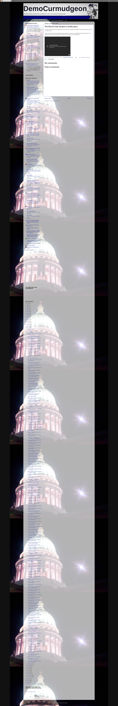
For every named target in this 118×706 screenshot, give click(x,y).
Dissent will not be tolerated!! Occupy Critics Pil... (33, 611)
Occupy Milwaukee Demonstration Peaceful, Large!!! (34, 572)
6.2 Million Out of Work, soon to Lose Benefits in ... (34, 553)
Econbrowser (29, 215)
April (29, 672)
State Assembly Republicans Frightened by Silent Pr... (33, 454)
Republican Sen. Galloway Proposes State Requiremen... (35, 509)
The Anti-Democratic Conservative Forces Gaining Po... (34, 519)
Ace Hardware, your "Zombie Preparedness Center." (33, 659)
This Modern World (31, 245)
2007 (28, 683)
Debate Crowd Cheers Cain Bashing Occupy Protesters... (35, 527)
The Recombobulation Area (32, 63)
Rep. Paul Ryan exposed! (32, 358)
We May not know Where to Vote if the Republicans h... (34, 566)
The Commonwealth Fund (32, 193)
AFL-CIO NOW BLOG (31, 211)
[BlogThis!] (49, 59)
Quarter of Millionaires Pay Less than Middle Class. (34, 620)
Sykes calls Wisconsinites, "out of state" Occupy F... (34, 598)
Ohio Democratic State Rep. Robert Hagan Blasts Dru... (34, 522)
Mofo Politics (29, 175)
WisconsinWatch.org (31, 35)
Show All (40, 72)
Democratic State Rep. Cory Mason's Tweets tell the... (33, 384)
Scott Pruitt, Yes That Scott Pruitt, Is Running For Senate (33, 166)
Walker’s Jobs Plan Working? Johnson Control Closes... (33, 530)
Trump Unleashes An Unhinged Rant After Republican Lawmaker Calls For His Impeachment (33, 189)
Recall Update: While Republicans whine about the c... (34, 606)
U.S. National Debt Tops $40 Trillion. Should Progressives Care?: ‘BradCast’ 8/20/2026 (33, 123)
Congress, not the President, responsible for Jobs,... (33, 647)
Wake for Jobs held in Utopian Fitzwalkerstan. (33, 618)
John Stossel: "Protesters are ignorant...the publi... (33, 551)
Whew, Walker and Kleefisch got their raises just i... (34, 349)
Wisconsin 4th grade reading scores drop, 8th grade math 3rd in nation (33, 156)
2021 (28, 311)
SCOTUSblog (29, 110)
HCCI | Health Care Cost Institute (33, 243)
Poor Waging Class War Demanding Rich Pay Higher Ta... (34, 641)
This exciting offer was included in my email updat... (34, 344)
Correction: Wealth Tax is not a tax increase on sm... (34, 409)
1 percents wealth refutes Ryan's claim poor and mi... (34, 373)
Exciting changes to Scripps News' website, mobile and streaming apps (33, 161)
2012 (28, 326)
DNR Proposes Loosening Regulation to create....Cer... (33, 379)
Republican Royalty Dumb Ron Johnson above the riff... (34, 628)
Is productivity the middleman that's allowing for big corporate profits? (33, 27)
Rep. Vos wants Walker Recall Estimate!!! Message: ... (33, 631)
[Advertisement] (29, 260)
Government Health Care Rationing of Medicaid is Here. (34, 440)
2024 (28, 306)
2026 (28, 303)
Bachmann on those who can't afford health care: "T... (33, 404)
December (30, 329)
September (30, 663)
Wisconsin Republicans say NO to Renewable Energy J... (34, 535)
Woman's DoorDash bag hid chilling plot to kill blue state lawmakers (33, 129)
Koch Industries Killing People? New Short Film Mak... (35, 615)
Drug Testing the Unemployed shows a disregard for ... (33, 376)
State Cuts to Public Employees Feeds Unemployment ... (34, 363)
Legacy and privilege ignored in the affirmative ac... (34, 406)
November (30, 330)
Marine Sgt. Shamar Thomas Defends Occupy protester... (33, 482)
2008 (28, 682)
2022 (28, 309)
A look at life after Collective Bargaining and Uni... (33, 412)
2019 (28, 314)
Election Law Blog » (31, 87)
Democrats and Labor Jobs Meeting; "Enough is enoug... (35, 427)
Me (66, 20)
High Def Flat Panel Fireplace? (34, 613)
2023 (28, 308)
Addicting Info (30, 187)
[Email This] (48, 59)
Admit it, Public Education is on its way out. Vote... (34, 433)
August (29, 665)
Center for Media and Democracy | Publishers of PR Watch (34, 241)
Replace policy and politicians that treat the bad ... (34, 579)
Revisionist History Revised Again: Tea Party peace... (34, 593)
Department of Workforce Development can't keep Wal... (34, 438)
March (29, 673)
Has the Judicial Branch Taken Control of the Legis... (33, 636)
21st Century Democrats (32, 143)
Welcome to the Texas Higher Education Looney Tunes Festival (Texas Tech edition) (33, 55)
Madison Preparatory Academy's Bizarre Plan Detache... (34, 587)
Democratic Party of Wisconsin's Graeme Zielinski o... (34, 545)
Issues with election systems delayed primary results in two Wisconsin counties (33, 37)
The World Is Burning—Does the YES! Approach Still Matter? (33, 151)
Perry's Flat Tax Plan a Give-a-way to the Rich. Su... (34, 414)
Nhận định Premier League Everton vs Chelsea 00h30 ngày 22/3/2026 (33, 145)
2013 (28, 324)
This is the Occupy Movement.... (34, 351)
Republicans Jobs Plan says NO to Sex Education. (34, 538)
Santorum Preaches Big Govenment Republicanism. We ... (35, 488)
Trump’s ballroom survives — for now (33, 107)
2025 (28, 305)
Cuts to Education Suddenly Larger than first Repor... (34, 532)
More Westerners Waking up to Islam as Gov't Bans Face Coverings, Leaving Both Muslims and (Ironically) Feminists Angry (33, 102)
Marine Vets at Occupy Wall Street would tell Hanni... (34, 644)
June (29, 668)
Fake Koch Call (46, 20)
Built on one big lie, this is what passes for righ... (34, 381)
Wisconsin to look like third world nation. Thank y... (34, 371)
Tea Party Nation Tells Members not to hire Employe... (35, 477)
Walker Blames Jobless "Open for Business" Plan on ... (34, 540)
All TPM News (30, 164)
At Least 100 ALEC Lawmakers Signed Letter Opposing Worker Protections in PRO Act (34, 171)
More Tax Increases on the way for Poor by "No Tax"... (34, 334)
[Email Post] (76, 57)
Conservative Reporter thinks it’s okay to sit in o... (34, 501)
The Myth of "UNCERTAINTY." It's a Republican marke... (34, 422)
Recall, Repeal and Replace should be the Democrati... (34, 443)
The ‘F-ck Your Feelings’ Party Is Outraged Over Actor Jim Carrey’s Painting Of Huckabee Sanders (33, 202)
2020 (28, 313)
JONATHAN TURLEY (31, 132)
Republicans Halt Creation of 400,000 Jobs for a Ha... (33, 485)
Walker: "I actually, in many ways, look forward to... (34, 582)
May (29, 670)
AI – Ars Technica (30, 45)
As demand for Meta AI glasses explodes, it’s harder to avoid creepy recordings (33, 47)
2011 (28, 327)
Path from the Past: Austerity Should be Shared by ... (35, 600)
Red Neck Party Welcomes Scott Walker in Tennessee (34, 456)
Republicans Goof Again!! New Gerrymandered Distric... (33, 394)
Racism (88, 57)
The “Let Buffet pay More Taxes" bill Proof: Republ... (35, 574)
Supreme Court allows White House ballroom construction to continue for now (33, 112)
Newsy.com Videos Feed (32, 159)
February (30, 675)
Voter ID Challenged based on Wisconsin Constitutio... (33, 496)
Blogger (65, 702)
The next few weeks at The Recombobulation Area (31, 65)
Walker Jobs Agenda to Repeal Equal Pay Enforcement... (34, 511)
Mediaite (28, 80)
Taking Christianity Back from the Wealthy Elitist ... (34, 448)
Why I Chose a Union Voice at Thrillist (33, 212)
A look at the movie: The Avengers (34, 656)
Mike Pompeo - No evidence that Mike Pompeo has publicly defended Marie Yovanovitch (33, 183)
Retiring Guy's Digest (31, 53)
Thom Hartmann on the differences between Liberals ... (34, 634)
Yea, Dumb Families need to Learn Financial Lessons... (34, 569)
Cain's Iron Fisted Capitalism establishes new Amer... (33, 639)
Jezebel (28, 206)
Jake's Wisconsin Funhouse (33, 25)
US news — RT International (33, 238)
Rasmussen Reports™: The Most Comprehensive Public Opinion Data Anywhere (34, 231)
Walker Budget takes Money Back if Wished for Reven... (34, 472)
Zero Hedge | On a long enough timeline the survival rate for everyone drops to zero (33, 235)
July (29, 667)
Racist (46, 59)
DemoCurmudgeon (55, 8)
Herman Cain (83, 57)
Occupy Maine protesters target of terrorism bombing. (34, 419)
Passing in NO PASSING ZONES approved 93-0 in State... (34, 401)
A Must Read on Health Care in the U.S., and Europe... (34, 339)
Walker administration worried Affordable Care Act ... (33, 389)
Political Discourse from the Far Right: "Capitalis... (34, 626)
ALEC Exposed (30, 169)
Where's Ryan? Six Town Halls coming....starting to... (33, 503)
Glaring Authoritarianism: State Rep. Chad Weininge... (35, 556)
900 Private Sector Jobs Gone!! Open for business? (34, 498)
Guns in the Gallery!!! (32, 396)
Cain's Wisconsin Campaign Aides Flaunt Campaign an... (34, 341)
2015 (28, 321)
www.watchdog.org (31, 154)
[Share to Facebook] (52, 59)
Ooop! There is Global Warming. (34, 336)
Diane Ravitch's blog (31, 116)
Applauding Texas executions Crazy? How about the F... (33, 603)
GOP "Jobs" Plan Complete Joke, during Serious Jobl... (34, 590)
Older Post (89, 98)
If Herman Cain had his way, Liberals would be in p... (33, 548)
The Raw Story (30, 127)
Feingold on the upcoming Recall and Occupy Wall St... (34, 490)
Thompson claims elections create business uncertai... (34, 435)
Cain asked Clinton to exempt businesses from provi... (33, 559)
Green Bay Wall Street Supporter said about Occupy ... (34, 577)
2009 (28, 680)
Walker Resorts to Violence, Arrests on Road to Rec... (34, 398)
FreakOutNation (30, 200)
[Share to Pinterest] (53, 59)
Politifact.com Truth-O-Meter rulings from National (33, 181)
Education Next (30, 138)
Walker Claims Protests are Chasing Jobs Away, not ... (35, 595)
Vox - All (28, 106)
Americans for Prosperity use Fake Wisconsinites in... (34, 392)
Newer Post (48, 98)
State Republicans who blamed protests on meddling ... (34, 517)
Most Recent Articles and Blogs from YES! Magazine (33, 149)
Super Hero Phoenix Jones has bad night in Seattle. (34, 652)
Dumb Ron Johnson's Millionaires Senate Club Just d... (34, 346)
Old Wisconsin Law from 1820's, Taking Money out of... (34, 464)
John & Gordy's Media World (57, 20)
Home (27, 20)
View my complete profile (30, 691)
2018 (28, 316)
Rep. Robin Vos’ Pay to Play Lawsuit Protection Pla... (35, 430)
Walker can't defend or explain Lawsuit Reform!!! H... (33, 480)
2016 (28, 319)
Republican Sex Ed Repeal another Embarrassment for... (34, 506)
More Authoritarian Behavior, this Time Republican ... (34, 649)
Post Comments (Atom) (54, 100)
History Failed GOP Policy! (35, 20)
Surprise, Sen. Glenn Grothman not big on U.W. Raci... (34, 459)
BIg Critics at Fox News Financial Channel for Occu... (34, 661)
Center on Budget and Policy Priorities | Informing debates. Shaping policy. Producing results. (33, 222)
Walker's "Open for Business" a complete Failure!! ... (34, 461)
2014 (28, 322)
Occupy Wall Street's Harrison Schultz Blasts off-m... (33, 655)
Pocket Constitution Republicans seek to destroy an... (34, 451)
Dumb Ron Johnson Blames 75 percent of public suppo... (34, 543)
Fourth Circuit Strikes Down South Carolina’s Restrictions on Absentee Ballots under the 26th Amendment (33, 134)
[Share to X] (51, 59)
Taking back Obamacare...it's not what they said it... (34, 417)
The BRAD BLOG (30, 121)
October (29, 332)
